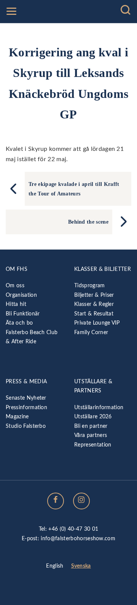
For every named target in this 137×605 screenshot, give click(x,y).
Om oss (15, 285)
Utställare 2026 (93, 416)
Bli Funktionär (23, 314)
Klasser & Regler (94, 304)
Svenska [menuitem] (81, 566)
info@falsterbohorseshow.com (78, 538)
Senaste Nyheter (26, 398)
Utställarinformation (98, 407)
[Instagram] (81, 501)
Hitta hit (16, 304)
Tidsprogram (89, 285)
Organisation (21, 295)
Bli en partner (90, 426)
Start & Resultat (93, 314)
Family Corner (91, 332)
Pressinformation (26, 407)
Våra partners (90, 435)
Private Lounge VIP (97, 323)
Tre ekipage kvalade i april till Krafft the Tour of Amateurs (74, 188)
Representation (92, 445)
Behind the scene (88, 222)
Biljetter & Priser (94, 295)
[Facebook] (55, 501)
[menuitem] (54, 566)
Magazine (17, 416)
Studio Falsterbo (26, 426)
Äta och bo (19, 323)
